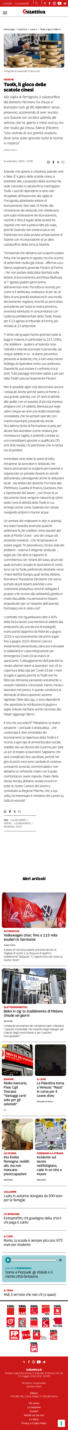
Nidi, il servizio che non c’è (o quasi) (30, 1294)
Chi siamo (34, 1403)
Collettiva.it (34, 1369)
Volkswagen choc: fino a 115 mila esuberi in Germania (30, 937)
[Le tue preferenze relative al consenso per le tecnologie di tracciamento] (61, 1423)
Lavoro (33, 29)
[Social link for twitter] (44, 3)
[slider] (33, 1260)
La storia (34, 1419)
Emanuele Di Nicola (45, 1101)
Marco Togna (9, 945)
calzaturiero (18, 820)
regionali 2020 (13, 826)
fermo (7, 823)
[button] (48, 162)
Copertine (22, 29)
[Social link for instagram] (54, 3)
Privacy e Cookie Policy (34, 1423)
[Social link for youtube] (59, 3)
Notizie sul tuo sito (34, 1415)
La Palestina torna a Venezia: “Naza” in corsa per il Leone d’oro (50, 1089)
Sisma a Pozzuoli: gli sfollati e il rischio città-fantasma (28, 1274)
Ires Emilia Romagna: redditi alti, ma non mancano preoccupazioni (16, 1165)
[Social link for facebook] (49, 3)
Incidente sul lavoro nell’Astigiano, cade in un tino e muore (49, 1165)
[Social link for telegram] (64, 3)
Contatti (7, 3)
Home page (9, 29)
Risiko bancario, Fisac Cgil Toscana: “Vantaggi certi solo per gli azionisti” (15, 1093)
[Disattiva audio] (61, 1260)
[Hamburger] (5, 13)
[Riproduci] (8, 1260)
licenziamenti (23, 823)
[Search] (36, 3)
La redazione (22, 3)
